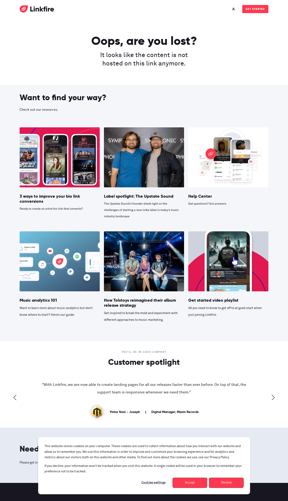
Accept (190, 482)
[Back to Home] (37, 9)
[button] (15, 397)
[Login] (234, 9)
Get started (255, 9)
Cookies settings (153, 482)
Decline (226, 482)
